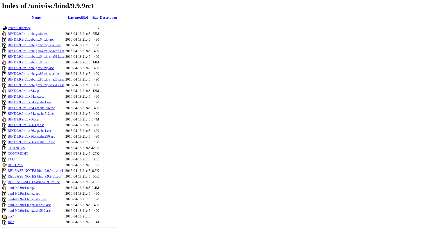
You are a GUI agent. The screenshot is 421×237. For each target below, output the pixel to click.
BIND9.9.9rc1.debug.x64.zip (28, 34)
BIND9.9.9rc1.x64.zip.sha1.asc (30, 102)
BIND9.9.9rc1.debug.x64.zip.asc (31, 39)
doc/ (11, 216)
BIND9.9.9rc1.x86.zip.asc (26, 125)
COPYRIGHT (18, 153)
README (15, 165)
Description (108, 17)
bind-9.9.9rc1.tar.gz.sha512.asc (29, 210)
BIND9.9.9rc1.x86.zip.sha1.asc (30, 131)
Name (36, 17)
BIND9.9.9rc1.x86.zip (23, 119)
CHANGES (16, 148)
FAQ (11, 159)
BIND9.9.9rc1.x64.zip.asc (26, 96)
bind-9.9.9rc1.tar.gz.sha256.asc (29, 205)
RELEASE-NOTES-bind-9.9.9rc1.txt (34, 182)
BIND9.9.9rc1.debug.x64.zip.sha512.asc (36, 56)
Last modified (78, 17)
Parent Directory (19, 28)
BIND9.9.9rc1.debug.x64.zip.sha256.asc (36, 51)
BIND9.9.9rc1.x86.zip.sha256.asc (31, 136)
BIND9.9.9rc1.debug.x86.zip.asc (31, 68)
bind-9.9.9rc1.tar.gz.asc (24, 193)
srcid (11, 222)
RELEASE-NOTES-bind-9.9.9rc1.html (35, 170)
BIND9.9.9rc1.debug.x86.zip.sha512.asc (36, 85)
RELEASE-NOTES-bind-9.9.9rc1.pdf (34, 176)
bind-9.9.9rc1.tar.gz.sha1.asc (27, 199)
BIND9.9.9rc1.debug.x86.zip (28, 62)
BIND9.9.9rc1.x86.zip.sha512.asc (31, 142)
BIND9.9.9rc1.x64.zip (23, 91)
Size (95, 17)
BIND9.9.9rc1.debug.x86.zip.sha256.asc (36, 79)
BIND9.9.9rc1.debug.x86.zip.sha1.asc (34, 73)
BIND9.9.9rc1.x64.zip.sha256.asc (31, 108)
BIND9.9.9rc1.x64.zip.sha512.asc (31, 113)
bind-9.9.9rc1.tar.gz (21, 188)
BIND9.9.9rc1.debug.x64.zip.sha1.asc (34, 45)
